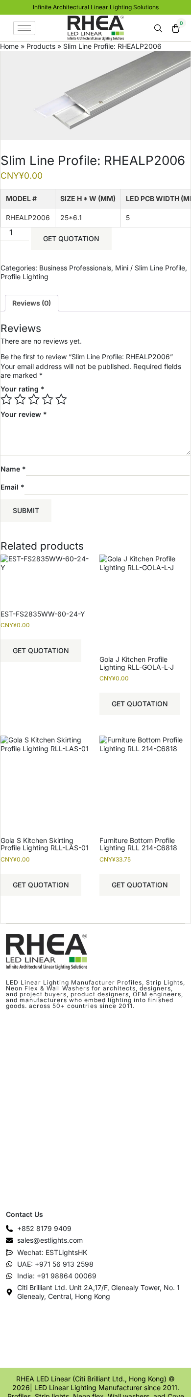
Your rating (22, 389)
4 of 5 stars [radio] (47, 399)
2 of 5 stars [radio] (20, 399)
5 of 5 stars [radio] (61, 399)
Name (13, 468)
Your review (23, 414)
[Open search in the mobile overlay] (159, 28)
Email (12, 487)
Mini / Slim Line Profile (150, 268)
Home (9, 46)
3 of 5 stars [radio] (34, 399)
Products (40, 46)
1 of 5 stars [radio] (6, 399)
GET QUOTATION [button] (41, 650)
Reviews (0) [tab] (31, 303)
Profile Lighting (24, 276)
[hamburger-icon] (24, 28)
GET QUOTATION (71, 238)
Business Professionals (75, 268)
